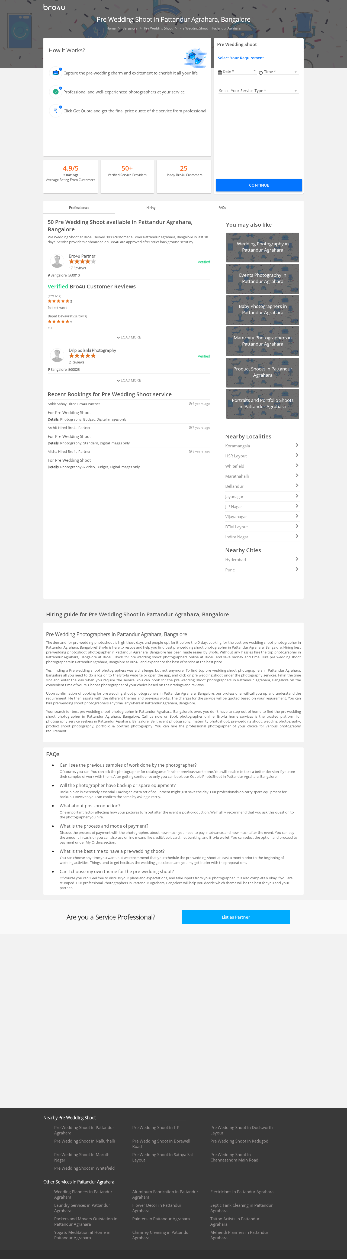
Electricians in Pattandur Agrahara (242, 1191)
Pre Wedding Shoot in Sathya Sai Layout (162, 1157)
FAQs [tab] (222, 207)
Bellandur (234, 486)
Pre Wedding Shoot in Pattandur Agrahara (84, 1130)
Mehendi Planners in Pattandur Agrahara (239, 1234)
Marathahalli (237, 476)
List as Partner (236, 917)
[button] (240, 71)
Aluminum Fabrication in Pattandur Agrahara (165, 1194)
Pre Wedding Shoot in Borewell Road (161, 1143)
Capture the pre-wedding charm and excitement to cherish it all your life (130, 73)
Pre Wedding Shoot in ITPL (157, 1127)
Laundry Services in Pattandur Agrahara (82, 1207)
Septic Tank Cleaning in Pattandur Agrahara (241, 1207)
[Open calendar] (254, 71)
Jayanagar (234, 496)
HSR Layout (236, 455)
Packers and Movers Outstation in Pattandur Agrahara (85, 1221)
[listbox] (281, 72)
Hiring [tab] (150, 207)
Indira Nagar (236, 536)
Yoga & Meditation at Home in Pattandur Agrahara (82, 1234)
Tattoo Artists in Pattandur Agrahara (234, 1221)
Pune (230, 569)
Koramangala (237, 445)
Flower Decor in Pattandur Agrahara (156, 1207)
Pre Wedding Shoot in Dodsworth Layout (241, 1130)
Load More (130, 337)
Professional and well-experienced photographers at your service (124, 92)
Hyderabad (235, 559)
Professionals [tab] (79, 207)
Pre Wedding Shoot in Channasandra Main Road (234, 1157)
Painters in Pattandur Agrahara (161, 1218)
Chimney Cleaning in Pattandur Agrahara (161, 1234)
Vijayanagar (236, 516)
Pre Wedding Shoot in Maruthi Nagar (82, 1157)
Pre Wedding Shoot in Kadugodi (239, 1141)
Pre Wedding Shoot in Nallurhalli (84, 1141)
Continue (259, 185)
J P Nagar (233, 506)
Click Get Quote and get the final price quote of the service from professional (134, 110)
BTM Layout (236, 526)
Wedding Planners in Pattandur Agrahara (83, 1194)
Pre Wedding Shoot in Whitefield (84, 1168)
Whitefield (234, 466)
